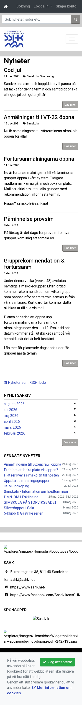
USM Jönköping (16, 486)
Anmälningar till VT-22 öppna (39, 117)
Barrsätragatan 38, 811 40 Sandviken (39, 572)
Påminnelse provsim (29, 219)
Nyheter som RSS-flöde (26, 382)
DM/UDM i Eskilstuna (21, 497)
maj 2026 (11, 415)
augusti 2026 (14, 404)
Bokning (23, 6)
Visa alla (70, 442)
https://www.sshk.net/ (28, 587)
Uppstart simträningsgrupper (26, 481)
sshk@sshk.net (22, 579)
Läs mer (70, 104)
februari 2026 (14, 433)
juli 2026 (10, 410)
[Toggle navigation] (72, 39)
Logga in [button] (41, 6)
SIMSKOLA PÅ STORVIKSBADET (30, 502)
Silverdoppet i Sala (19, 508)
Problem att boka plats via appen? (31, 470)
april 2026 (12, 421)
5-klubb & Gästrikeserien (23, 513)
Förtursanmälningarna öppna (39, 159)
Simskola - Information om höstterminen (36, 491)
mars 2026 (12, 427)
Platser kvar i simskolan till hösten (31, 475)
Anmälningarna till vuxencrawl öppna (32, 464)
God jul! (13, 70)
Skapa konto (66, 6)
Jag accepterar (59, 662)
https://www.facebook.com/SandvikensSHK (45, 595)
